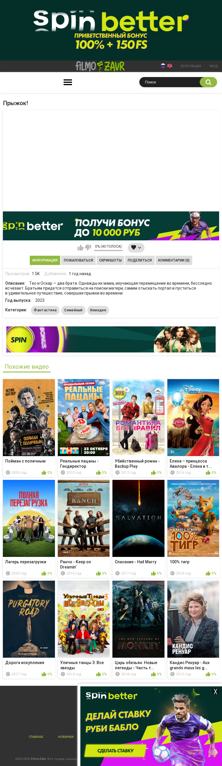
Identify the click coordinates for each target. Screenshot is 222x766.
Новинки (66, 737)
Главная (36, 737)
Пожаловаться (78, 260)
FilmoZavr (38, 759)
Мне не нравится (88, 248)
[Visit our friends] (111, 339)
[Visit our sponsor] (111, 225)
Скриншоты (110, 260)
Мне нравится (80, 248)
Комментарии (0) (174, 260)
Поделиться (140, 260)
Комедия (98, 310)
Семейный (73, 310)
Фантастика (45, 310)
